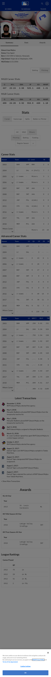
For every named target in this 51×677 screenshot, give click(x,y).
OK (25, 673)
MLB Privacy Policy (38, 660)
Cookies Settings (25, 666)
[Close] (48, 652)
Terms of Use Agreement (10, 662)
